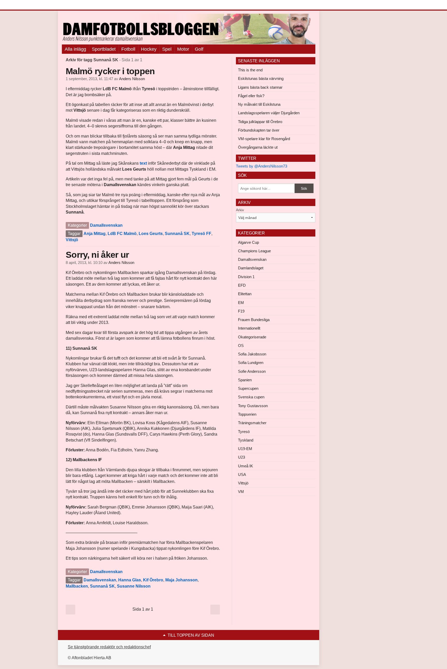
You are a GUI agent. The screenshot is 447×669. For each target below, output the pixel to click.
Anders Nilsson (132, 79)
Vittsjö (72, 240)
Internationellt (249, 328)
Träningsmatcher (252, 423)
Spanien (245, 380)
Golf (199, 49)
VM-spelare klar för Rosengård (264, 138)
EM (241, 302)
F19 (241, 311)
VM (241, 491)
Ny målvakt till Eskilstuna (259, 104)
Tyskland (245, 440)
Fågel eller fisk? (251, 96)
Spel (167, 49)
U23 (241, 457)
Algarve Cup (248, 242)
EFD (242, 285)
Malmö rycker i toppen (110, 71)
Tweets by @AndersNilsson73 (261, 166)
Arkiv (240, 210)
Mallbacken (77, 586)
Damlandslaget (250, 268)
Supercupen (248, 388)
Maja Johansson (181, 580)
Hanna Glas (129, 580)
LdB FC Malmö (122, 233)
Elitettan (244, 294)
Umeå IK (245, 466)
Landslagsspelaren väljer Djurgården (269, 113)
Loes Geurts (151, 233)
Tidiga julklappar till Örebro (260, 121)
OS (241, 345)
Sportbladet (104, 49)
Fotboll (128, 49)
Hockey (149, 49)
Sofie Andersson (252, 371)
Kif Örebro (153, 580)
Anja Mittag (95, 233)
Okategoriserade (252, 337)
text (143, 163)
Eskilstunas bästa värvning (261, 78)
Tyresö (244, 431)
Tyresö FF (201, 233)
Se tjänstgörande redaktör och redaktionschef (109, 647)
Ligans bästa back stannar (260, 87)
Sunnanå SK (177, 233)
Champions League (254, 251)
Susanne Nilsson (134, 586)
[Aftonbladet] (81, 5)
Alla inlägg (75, 49)
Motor (183, 49)
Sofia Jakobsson (252, 354)
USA (242, 474)
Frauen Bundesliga (254, 319)
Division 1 (246, 277)
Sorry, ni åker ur (97, 255)
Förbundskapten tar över (258, 130)
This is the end (250, 70)
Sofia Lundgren (250, 362)
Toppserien (247, 414)
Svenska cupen (251, 397)
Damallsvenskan (106, 225)
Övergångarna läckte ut (258, 147)
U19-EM (245, 448)
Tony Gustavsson (253, 406)
